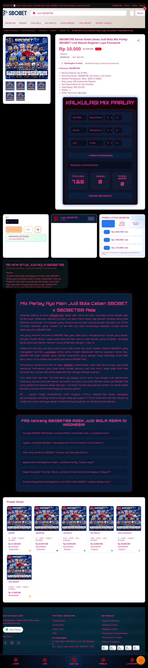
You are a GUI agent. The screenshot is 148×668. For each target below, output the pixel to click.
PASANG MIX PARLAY (100, 196)
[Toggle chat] (140, 660)
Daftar (134, 5)
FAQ (54, 633)
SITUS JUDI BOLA (28, 30)
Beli (28, 229)
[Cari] (34, 13)
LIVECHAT (132, 664)
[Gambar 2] (20, 85)
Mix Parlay (72, 377)
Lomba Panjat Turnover (122, 223)
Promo (127, 5)
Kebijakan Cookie (110, 629)
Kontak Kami (58, 625)
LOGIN (16, 664)
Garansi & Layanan (111, 642)
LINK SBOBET (85, 23)
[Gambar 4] (41, 85)
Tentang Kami (58, 621)
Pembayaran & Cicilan (112, 637)
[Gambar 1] (10, 85)
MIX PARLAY (51, 23)
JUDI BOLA (36, 23)
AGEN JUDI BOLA (11, 30)
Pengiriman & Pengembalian (115, 633)
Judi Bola (50, 352)
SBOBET (23, 23)
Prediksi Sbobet (136, 223)
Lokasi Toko (57, 629)
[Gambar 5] (10, 96)
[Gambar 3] (31, 85)
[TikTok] (18, 642)
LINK (44, 664)
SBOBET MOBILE (104, 23)
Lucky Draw (108, 223)
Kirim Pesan (15, 630)
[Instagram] (12, 642)
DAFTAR (74, 664)
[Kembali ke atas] (141, 653)
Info (91, 219)
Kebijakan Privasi (110, 625)
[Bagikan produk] (138, 40)
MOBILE (103, 664)
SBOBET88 (117, 5)
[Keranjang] (132, 13)
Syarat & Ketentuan (111, 621)
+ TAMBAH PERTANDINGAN (100, 155)
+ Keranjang (14, 229)
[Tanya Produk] (38, 229)
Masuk (142, 5)
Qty (7, 217)
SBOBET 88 (64, 30)
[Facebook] (5, 642)
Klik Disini (82, 93)
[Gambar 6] (20, 96)
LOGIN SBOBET (67, 23)
